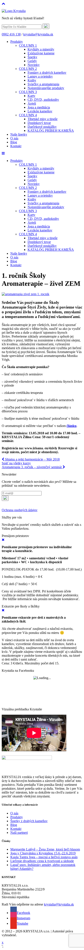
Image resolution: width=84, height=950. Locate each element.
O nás (14, 138)
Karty (31, 96)
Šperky (32, 57)
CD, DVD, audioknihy (43, 99)
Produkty (16, 41)
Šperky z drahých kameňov (29, 821)
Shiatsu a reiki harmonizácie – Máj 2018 (32, 459)
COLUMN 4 (28, 115)
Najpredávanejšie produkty (46, 88)
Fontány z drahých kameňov (47, 72)
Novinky (34, 65)
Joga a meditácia (39, 107)
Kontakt (15, 146)
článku (71, 426)
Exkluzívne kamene (41, 53)
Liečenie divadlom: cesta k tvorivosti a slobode (42, 861)
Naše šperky (18, 134)
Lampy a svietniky (40, 76)
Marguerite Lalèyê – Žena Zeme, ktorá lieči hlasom (45, 849)
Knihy (32, 80)
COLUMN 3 (28, 92)
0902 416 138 (11, 34)
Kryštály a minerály (41, 49)
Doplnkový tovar (39, 123)
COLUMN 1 (28, 45)
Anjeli (32, 103)
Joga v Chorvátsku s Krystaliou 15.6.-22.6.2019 (43, 853)
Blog (13, 142)
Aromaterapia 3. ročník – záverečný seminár (32, 467)
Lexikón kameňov (40, 111)
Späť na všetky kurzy (16, 463)
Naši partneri (19, 832)
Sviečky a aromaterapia (43, 84)
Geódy (32, 61)
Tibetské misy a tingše (43, 119)
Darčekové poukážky (42, 127)
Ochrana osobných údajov (19, 510)
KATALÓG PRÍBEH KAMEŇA (51, 130)
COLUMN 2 (28, 68)
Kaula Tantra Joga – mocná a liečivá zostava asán (44, 857)
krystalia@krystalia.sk (38, 34)
